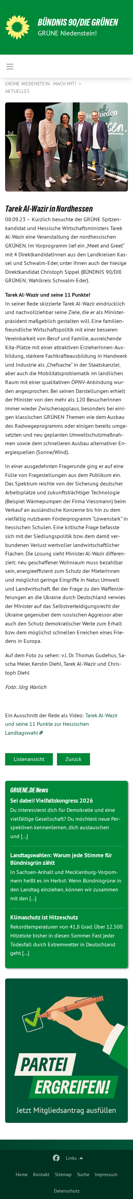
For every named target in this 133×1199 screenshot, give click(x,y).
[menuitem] (22, 1174)
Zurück (73, 759)
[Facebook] (56, 1158)
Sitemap (63, 1174)
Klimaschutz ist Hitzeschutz (44, 917)
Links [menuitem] (71, 1158)
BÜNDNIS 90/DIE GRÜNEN (78, 22)
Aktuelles (17, 91)
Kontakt (41, 1174)
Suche (83, 1174)
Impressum (106, 1174)
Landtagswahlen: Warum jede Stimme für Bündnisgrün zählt (61, 858)
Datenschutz (66, 1191)
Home (22, 1174)
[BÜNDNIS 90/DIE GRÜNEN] (17, 27)
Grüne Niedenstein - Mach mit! (41, 84)
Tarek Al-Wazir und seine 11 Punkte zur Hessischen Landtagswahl (61, 724)
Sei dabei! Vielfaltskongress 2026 (51, 800)
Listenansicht (29, 759)
